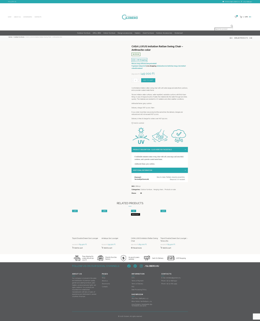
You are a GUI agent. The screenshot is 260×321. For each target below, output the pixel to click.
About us (17, 17)
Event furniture (148, 33)
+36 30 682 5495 (171, 284)
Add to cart (148, 80)
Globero (126, 316)
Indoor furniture (109, 33)
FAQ (133, 286)
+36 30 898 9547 (247, 1)
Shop (9, 17)
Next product (250, 38)
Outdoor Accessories (164, 33)
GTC (133, 278)
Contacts (38, 17)
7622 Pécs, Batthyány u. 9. (140, 298)
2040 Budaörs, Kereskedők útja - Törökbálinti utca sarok (142, 305)
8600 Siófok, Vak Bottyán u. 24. (142, 301)
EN (250, 17)
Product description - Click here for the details (152, 149)
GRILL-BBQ (97, 33)
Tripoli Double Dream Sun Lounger (85, 238)
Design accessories (125, 33)
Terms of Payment (137, 281)
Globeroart (179, 33)
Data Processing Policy (139, 289)
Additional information (142, 170)
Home (10, 37)
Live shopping (151, 66)
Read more (137, 248)
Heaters (137, 33)
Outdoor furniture (83, 33)
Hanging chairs (158, 189)
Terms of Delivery (137, 284)
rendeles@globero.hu (232, 1)
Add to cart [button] (78, 248)
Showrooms (27, 17)
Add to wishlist (139, 123)
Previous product (231, 38)
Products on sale (170, 189)
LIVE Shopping (141, 60)
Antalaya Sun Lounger (110, 238)
